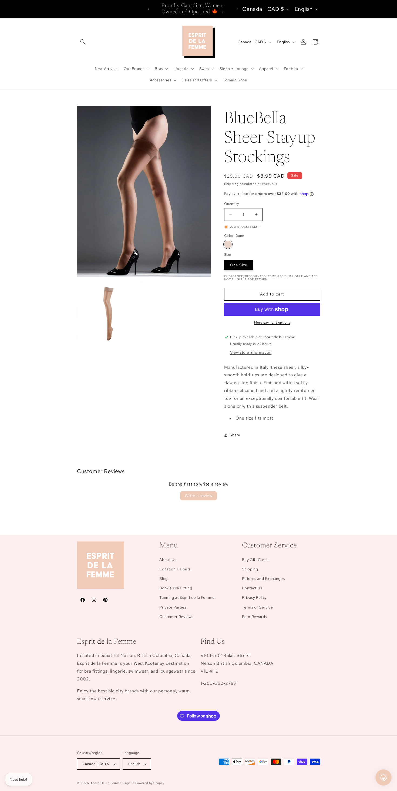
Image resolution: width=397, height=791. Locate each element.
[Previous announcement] (148, 9)
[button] (83, 42)
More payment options (272, 322)
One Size (238, 264)
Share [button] (235, 435)
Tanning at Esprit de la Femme (186, 597)
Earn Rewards (254, 616)
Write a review (198, 495)
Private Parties (172, 607)
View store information (250, 352)
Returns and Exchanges (263, 578)
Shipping (231, 184)
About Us (167, 559)
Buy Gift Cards (255, 559)
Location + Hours (175, 569)
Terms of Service (257, 607)
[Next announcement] (237, 9)
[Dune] (228, 244)
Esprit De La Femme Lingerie (112, 783)
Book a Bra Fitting (175, 588)
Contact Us (252, 588)
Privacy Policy (254, 597)
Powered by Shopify (149, 783)
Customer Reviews (176, 616)
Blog (163, 578)
